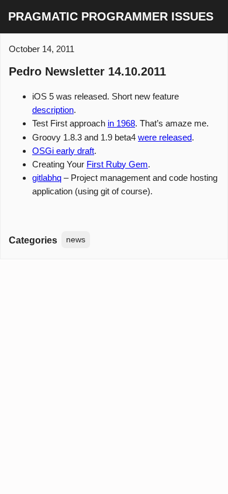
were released (165, 137)
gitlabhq (46, 178)
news (75, 239)
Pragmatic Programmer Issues (110, 16)
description (53, 110)
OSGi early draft (63, 151)
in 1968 (121, 123)
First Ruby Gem (117, 164)
